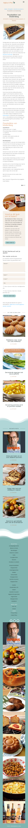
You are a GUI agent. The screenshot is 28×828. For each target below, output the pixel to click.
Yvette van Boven (12, 466)
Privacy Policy (14, 613)
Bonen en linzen (14, 548)
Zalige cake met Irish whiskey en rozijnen (14, 489)
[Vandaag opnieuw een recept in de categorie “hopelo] (14, 767)
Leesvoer (7, 433)
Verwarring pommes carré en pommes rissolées (14, 405)
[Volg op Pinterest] (18, 620)
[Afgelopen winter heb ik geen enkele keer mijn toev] (14, 678)
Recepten (10, 9)
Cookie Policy (14, 615)
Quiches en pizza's (18, 9)
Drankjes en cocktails (14, 562)
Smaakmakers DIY (14, 587)
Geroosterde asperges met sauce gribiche (14, 373)
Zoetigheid (14, 601)
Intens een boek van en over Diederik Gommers (14, 456)
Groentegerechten (14, 570)
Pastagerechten (14, 577)
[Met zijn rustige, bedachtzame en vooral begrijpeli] (14, 633)
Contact (14, 608)
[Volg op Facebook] (11, 620)
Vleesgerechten (14, 599)
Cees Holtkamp (11, 317)
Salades (14, 585)
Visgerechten (14, 596)
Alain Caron (7, 349)
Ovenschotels (14, 574)
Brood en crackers (14, 552)
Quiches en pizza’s (14, 579)
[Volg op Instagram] (14, 620)
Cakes (6, 317)
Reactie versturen (9, 295)
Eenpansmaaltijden (14, 565)
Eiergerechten (14, 567)
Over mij (14, 606)
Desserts (14, 559)
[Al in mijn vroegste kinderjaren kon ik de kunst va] (14, 745)
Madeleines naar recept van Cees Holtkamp (14, 340)
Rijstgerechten (14, 581)
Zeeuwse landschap (7, 54)
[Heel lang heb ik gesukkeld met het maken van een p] (14, 790)
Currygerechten (14, 557)
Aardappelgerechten (10, 382)
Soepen (14, 589)
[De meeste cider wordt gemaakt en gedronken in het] (14, 812)
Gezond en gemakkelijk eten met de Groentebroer (14, 521)
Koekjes (14, 572)
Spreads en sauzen (14, 592)
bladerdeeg (5, 115)
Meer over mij (10, 242)
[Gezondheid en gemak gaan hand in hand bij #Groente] (14, 656)
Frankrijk (11, 19)
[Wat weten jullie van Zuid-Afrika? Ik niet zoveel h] (14, 723)
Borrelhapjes (14, 550)
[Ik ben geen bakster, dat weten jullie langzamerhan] (14, 700)
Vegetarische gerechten (14, 594)
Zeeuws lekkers (8, 498)
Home (5, 9)
